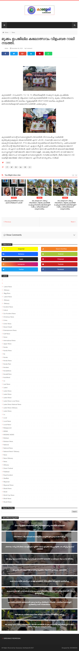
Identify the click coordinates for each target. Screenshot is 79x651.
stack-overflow (61, 249)
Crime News (7, 323)
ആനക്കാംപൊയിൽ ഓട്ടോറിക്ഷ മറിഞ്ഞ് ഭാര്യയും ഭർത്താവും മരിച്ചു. (39, 614)
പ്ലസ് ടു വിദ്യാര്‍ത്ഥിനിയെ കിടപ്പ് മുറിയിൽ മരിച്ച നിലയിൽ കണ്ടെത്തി (39, 525)
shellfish (6, 478)
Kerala (5, 357)
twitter (21, 269)
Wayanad (6, 482)
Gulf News (6, 334)
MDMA (5, 431)
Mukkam (6, 438)
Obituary (6, 290)
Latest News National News (12, 404)
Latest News (7, 286)
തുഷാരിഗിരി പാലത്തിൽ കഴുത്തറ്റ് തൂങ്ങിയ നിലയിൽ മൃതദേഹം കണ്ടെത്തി (39, 570)
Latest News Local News (11, 401)
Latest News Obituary (10, 408)
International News (9, 340)
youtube (60, 264)
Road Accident (8, 475)
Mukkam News (8, 441)
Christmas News (8, 317)
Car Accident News (9, 313)
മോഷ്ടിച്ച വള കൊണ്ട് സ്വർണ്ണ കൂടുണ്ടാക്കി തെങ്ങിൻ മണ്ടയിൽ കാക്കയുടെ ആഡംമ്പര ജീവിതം (39, 559)
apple (21, 259)
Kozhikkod (6, 377)
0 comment (29, 48)
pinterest (61, 259)
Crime (5, 320)
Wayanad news (8, 485)
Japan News (7, 344)
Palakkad (6, 471)
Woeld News (7, 488)
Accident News (8, 307)
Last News (6, 384)
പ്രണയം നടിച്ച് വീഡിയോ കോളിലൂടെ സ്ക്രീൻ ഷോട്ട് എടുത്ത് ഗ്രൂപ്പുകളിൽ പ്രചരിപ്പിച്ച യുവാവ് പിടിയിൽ (39, 548)
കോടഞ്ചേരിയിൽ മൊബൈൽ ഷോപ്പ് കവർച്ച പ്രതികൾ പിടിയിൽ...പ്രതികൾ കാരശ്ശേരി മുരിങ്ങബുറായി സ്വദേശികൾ (39, 603)
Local (5, 418)
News (13, 32)
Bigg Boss (6, 293)
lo (4, 414)
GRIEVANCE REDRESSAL (12, 638)
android (60, 254)
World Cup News (8, 495)
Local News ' (7, 424)
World (5, 492)
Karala (5, 347)
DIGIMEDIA (73, 648)
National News (8, 448)
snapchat (21, 249)
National (6, 444)
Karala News (7, 350)
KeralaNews (7, 371)
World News (7, 498)
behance (21, 254)
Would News (7, 502)
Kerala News (7, 360)
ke (4, 354)
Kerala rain (7, 364)
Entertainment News (10, 330)
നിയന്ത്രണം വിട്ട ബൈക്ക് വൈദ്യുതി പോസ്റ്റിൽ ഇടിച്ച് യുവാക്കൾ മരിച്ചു (39, 536)
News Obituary (8, 458)
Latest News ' (7, 397)
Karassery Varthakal (22, 648)
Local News (7, 421)
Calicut (5, 310)
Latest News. (7, 411)
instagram (21, 264)
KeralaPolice (7, 374)
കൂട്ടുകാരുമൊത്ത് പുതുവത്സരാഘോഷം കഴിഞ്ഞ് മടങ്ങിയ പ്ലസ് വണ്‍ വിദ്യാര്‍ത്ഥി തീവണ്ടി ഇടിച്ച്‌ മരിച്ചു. (39, 592)
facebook (60, 269)
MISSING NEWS (8, 434)
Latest (5, 387)
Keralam (6, 367)
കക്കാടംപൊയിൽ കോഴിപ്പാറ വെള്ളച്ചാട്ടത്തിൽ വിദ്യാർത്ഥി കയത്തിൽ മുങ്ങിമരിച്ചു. (39, 581)
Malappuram (7, 428)
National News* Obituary (11, 451)
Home (7, 32)
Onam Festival (8, 468)
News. (5, 461)
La (4, 381)
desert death (7, 327)
